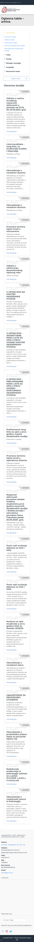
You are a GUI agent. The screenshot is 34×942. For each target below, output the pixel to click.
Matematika (10, 33)
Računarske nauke (13, 71)
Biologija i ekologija (13, 63)
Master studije (9, 40)
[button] (16, 79)
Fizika (8, 55)
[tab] (16, 33)
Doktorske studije (10, 43)
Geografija (10, 67)
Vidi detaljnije (11, 131)
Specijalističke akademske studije (13, 50)
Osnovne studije (10, 37)
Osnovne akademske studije (14, 46)
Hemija (8, 59)
